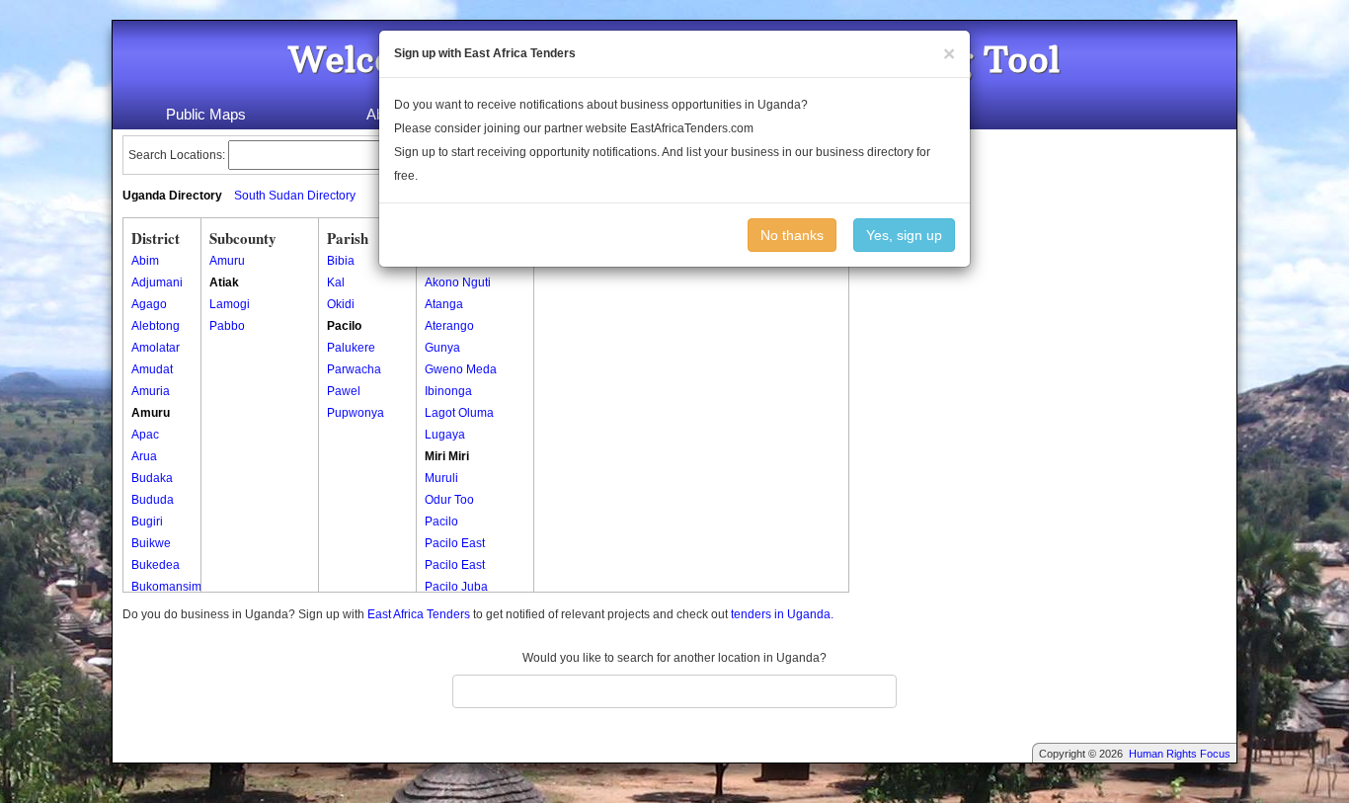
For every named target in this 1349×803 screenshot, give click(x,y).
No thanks (792, 235)
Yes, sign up (904, 235)
